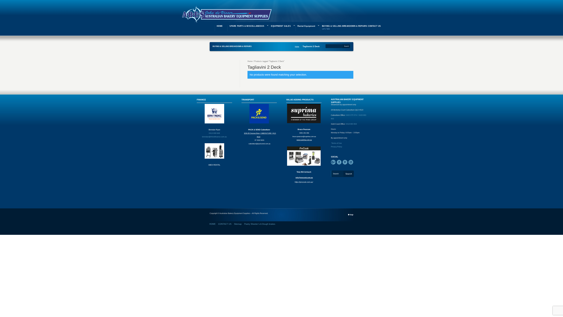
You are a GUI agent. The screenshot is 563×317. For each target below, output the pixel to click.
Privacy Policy (336, 147)
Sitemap (238, 224)
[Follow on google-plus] (333, 162)
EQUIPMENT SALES (281, 26)
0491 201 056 (304, 133)
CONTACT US (224, 224)
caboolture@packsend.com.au (259, 144)
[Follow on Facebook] (339, 162)
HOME (220, 26)
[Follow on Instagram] (351, 162)
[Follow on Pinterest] (345, 162)
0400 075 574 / (352, 115)
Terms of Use (336, 143)
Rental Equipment (306, 26)
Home (297, 46)
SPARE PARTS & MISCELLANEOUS (246, 26)
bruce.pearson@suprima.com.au (304, 136)
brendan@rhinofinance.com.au (214, 137)
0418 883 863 (351, 124)
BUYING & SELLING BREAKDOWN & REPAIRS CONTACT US (351, 27)
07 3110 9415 (259, 140)
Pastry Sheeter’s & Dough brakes (259, 224)
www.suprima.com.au (304, 140)
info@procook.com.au (304, 177)
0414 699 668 (214, 133)
